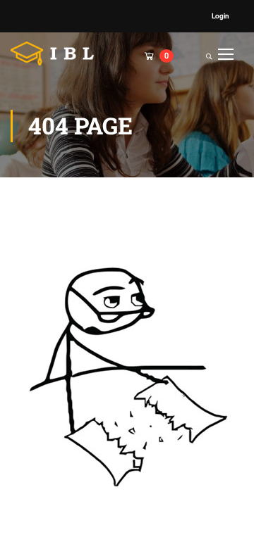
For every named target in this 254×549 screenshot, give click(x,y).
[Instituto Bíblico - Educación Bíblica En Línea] (56, 53)
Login (220, 15)
